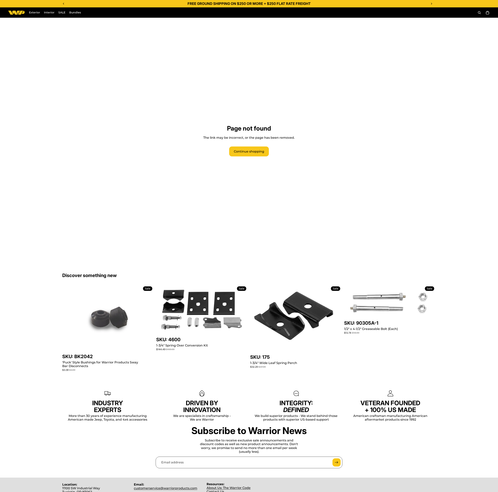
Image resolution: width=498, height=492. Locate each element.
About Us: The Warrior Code (229, 488)
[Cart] (487, 12)
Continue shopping (249, 151)
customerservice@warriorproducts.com (165, 488)
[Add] (147, 347)
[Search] (479, 12)
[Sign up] (336, 462)
